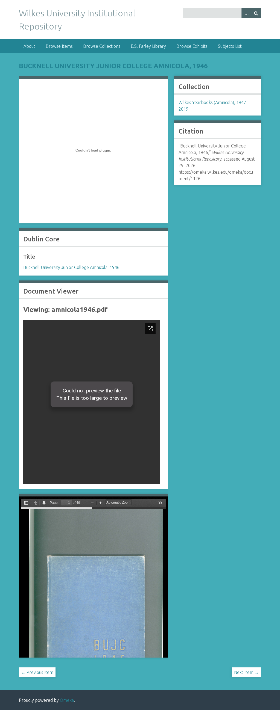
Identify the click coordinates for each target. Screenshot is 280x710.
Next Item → (246, 672)
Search (256, 13)
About (29, 46)
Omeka (67, 700)
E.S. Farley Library (148, 46)
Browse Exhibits (192, 46)
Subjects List (230, 46)
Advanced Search (246, 13)
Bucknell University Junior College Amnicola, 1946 (113, 66)
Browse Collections (101, 46)
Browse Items (59, 46)
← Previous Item (37, 672)
